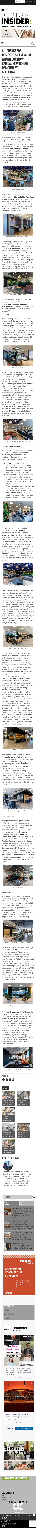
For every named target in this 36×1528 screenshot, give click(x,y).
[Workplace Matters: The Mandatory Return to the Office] (23, 1127)
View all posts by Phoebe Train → (15, 1185)
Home (3, 1515)
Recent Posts (21, 1203)
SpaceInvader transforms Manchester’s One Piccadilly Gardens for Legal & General (23, 1102)
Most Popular (7, 1203)
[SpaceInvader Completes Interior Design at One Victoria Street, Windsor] (8, 1127)
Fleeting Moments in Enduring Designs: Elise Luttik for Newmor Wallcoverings (23, 1245)
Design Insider (20, 1)
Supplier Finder (30, 1)
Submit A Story (9, 1314)
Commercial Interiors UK (27, 4)
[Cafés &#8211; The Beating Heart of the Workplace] (8, 1143)
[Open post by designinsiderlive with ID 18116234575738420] (19, 1350)
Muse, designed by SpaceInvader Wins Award (8, 1102)
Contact (7, 1318)
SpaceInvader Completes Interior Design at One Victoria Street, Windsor (8, 1134)
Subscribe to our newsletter (15, 1478)
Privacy (15, 1515)
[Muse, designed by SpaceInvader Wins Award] (8, 1095)
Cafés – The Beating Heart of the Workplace (8, 1150)
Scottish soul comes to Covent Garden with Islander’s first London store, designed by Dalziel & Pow (23, 1225)
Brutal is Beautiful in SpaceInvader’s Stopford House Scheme (8, 1118)
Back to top (29, 1515)
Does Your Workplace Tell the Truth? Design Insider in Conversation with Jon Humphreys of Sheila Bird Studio (22, 1213)
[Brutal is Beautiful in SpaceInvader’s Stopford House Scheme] (8, 1111)
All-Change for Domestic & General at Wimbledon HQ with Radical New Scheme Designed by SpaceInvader (16, 61)
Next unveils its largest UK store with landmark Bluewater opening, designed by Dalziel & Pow (22, 1235)
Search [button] (32, 43)
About (6, 1310)
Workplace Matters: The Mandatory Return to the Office (22, 1134)
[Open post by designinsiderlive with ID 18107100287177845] (19, 1396)
